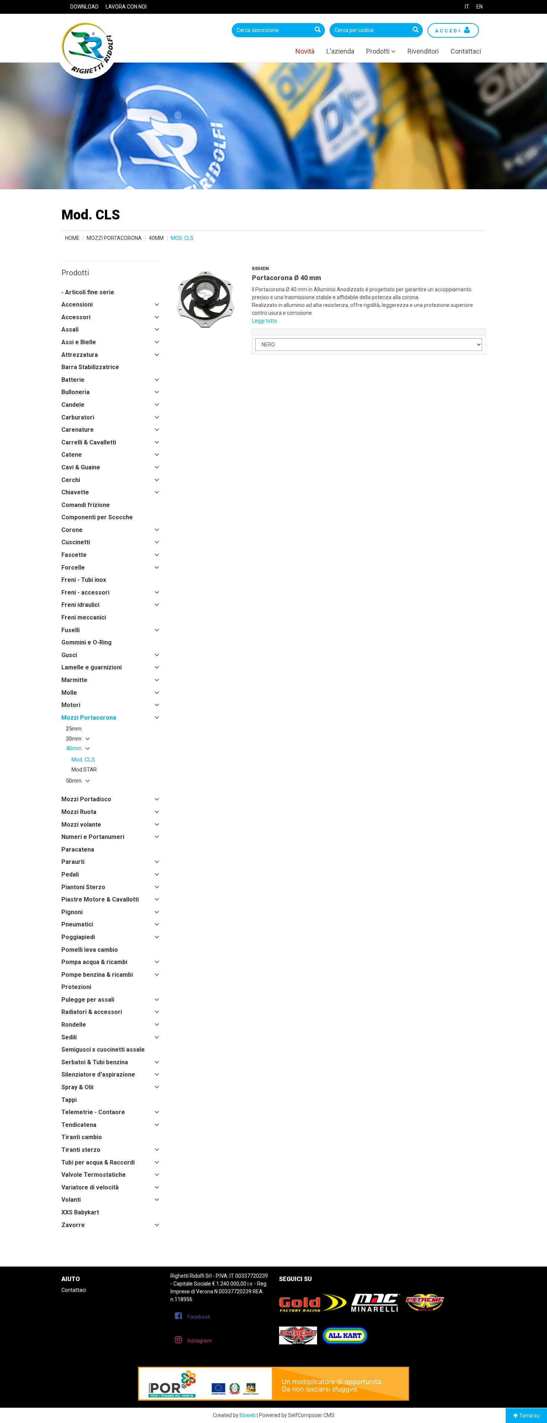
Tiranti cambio (81, 1137)
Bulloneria (75, 392)
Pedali (70, 874)
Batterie (72, 379)
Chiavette (75, 492)
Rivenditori (423, 51)
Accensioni (77, 304)
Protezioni (76, 987)
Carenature (77, 429)
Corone (72, 529)
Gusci (69, 655)
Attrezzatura (79, 354)
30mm (73, 738)
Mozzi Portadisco (86, 799)
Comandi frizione (85, 504)
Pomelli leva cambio (89, 949)
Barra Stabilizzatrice (90, 367)
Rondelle (73, 1024)
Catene (71, 454)
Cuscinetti (75, 542)
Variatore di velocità (90, 1187)
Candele (72, 404)
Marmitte (74, 680)
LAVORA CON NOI (126, 7)
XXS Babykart (80, 1212)
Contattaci (466, 51)
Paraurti (72, 861)
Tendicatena (78, 1124)
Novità (304, 51)
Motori (70, 705)
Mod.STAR (84, 769)
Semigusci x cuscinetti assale (103, 1049)
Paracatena (77, 849)
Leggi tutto (264, 321)
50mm (73, 780)
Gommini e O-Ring (86, 642)
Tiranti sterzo (80, 1149)
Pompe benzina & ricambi (97, 974)
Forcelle (73, 567)
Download (84, 7)
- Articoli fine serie (87, 292)
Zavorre (73, 1225)
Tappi (69, 1099)
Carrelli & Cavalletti (88, 442)
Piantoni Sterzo (83, 887)
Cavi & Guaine (80, 467)
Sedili (69, 1037)
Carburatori (77, 417)
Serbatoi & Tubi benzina (94, 1062)
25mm (73, 728)
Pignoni (72, 912)
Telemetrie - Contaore (93, 1112)
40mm (156, 238)
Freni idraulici (80, 604)
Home (72, 238)
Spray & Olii (77, 1087)
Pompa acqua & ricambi (94, 962)
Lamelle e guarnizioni (91, 667)
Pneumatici (77, 924)
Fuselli (70, 630)
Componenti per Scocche (97, 517)
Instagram (200, 1341)
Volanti (71, 1199)
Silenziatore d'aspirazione (98, 1074)
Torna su (529, 1416)
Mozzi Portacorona (114, 238)
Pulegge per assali (87, 999)
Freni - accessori (85, 592)
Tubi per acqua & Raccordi (98, 1162)
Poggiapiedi (78, 937)
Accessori (75, 317)
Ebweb (248, 1415)
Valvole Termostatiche (93, 1174)
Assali (70, 329)
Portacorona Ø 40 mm (286, 278)
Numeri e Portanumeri (92, 836)
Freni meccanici (83, 617)
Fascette (74, 554)
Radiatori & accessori (91, 1011)
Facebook (199, 1317)
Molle (69, 692)
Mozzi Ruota (78, 811)
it (467, 7)
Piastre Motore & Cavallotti (100, 899)
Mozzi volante (81, 824)
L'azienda (340, 51)
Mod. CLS (83, 759)
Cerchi (70, 480)
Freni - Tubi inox (83, 579)
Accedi (449, 31)
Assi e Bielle (78, 342)
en (479, 7)
